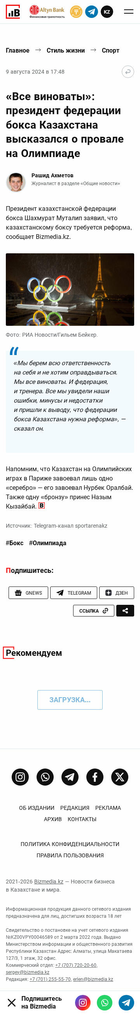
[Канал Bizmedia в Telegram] (70, 777)
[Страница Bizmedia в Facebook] (94, 777)
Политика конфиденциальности (70, 844)
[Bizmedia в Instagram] (83, 1002)
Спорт (110, 50)
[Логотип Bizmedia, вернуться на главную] (13, 12)
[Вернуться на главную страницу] (128, 71)
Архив (53, 819)
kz (107, 12)
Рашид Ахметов (53, 175)
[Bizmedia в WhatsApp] (104, 1002)
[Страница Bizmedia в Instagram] (20, 777)
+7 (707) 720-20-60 (75, 965)
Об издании (36, 808)
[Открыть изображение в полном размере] (70, 289)
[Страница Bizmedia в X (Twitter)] (119, 777)
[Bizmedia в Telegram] (126, 1002)
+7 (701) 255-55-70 (50, 979)
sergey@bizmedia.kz (27, 972)
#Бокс (14, 543)
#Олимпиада (47, 543)
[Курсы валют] (76, 11)
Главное (18, 50)
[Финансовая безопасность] (47, 11)
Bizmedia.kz (48, 881)
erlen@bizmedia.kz (93, 979)
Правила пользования (70, 855)
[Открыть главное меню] (128, 11)
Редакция (74, 808)
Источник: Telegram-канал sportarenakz (56, 526)
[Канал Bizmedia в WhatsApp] (45, 777)
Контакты (82, 819)
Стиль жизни (66, 50)
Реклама (108, 808)
